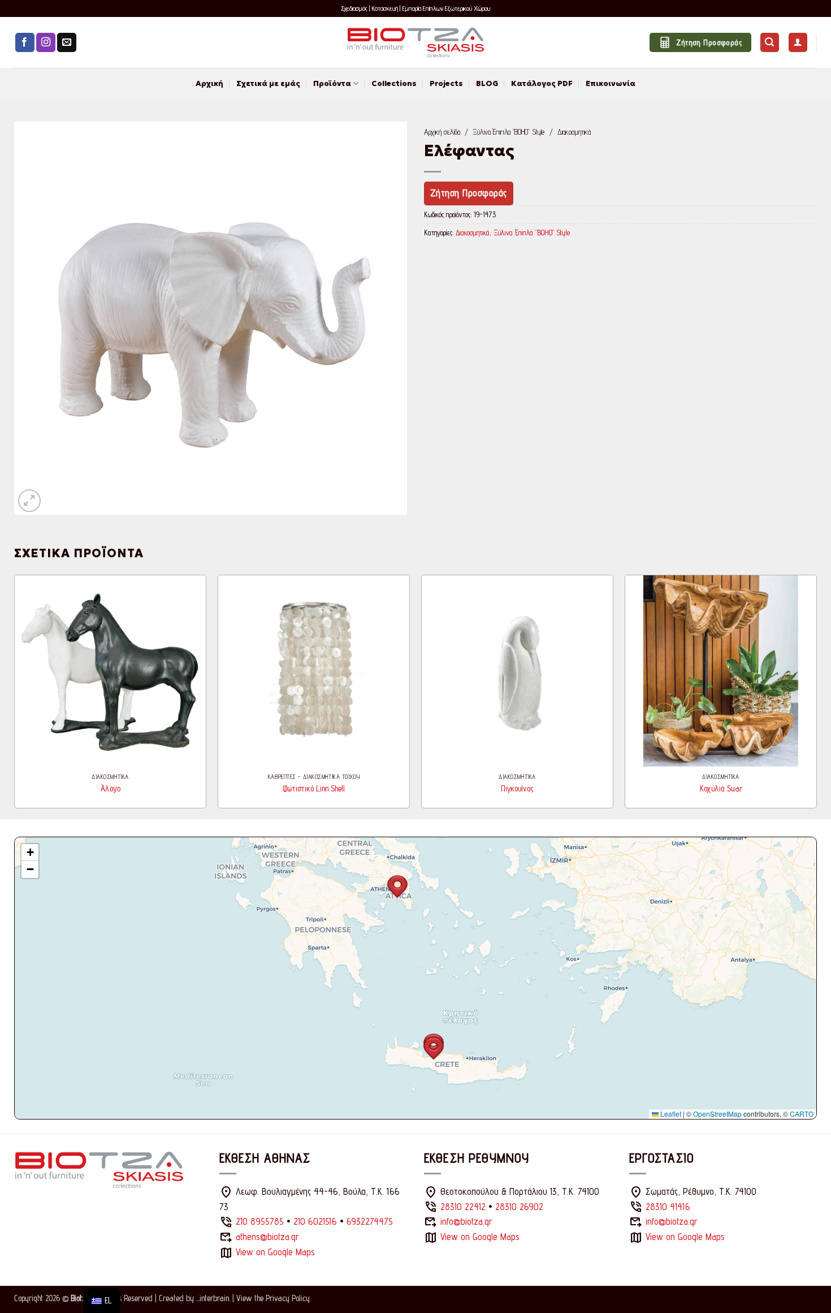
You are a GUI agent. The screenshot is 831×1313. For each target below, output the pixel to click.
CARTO (801, 1113)
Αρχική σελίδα (442, 131)
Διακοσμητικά (574, 131)
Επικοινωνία (610, 83)
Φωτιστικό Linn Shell (314, 788)
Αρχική (209, 83)
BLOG (487, 83)
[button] (769, 42)
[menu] (101, 1300)
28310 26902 (519, 1206)
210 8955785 (260, 1221)
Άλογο (110, 788)
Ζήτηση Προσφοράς (468, 193)
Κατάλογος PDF (542, 83)
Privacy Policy (288, 1298)
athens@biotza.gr (267, 1236)
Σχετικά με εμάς (268, 83)
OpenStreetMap (717, 1113)
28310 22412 (463, 1206)
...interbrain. (213, 1298)
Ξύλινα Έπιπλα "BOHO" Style (508, 131)
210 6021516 (315, 1221)
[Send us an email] (66, 43)
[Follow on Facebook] (24, 43)
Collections (394, 83)
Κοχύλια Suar (721, 788)
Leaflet (670, 1113)
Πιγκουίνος (517, 788)
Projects (446, 83)
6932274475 (370, 1221)
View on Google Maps (275, 1252)
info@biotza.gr (466, 1221)
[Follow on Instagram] (45, 43)
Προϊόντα (332, 83)
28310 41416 (668, 1206)
